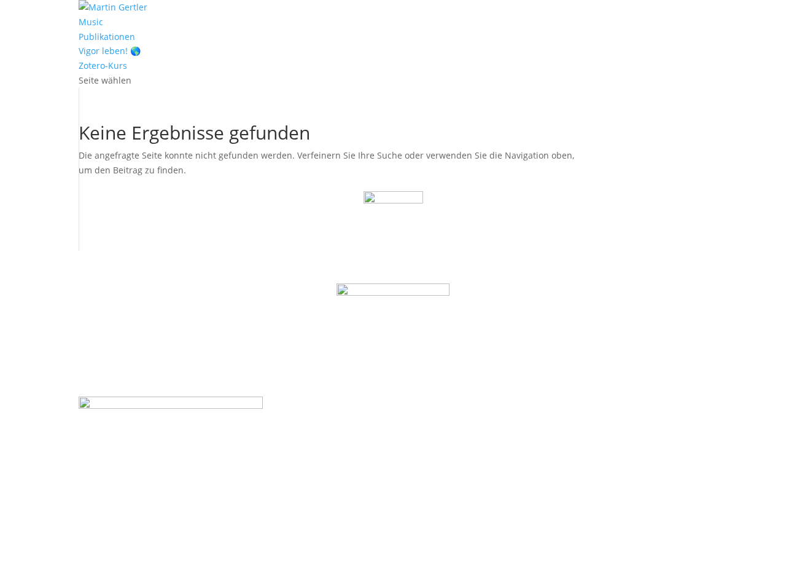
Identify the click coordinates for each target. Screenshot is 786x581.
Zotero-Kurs (103, 65)
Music (91, 22)
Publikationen (107, 36)
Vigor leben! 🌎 (110, 51)
